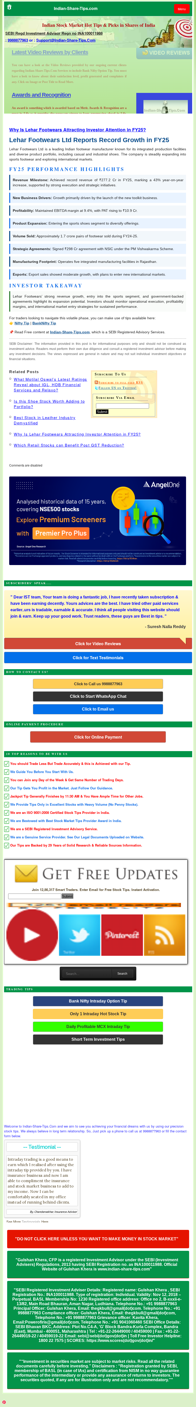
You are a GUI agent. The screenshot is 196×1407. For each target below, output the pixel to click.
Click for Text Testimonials (98, 657)
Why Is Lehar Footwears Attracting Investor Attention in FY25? (77, 129)
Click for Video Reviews (98, 643)
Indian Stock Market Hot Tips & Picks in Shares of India (98, 25)
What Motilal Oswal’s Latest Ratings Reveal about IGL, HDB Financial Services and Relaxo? (50, 384)
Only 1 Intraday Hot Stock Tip (98, 1014)
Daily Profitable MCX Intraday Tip (98, 1026)
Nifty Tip (22, 323)
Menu (182, 9)
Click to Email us (98, 709)
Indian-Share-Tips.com (70, 332)
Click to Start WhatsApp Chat (98, 696)
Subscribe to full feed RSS (121, 382)
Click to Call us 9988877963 (98, 684)
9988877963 (18, 40)
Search (122, 973)
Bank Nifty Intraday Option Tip (98, 1001)
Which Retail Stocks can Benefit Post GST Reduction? (69, 445)
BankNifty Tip (44, 323)
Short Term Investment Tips (98, 1039)
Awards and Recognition (41, 52)
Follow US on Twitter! (118, 388)
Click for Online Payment (98, 737)
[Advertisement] (98, 1083)
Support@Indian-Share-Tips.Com (65, 40)
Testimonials (31, 1221)
